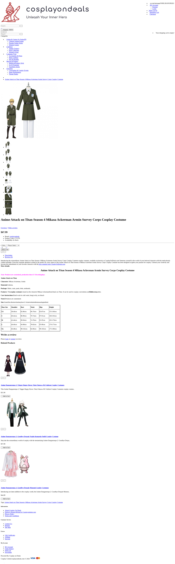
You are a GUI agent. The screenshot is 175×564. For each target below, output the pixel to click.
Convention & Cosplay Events (18, 70)
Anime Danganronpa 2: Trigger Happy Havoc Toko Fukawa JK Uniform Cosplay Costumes (32, 385)
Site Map (8, 527)
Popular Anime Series (16, 43)
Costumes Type (11, 54)
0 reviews (4, 228)
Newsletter (8, 552)
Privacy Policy (9, 514)
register (13, 339)
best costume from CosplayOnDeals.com (51, 264)
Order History (9, 549)
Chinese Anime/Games (16, 41)
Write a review (13, 228)
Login (154, 9)
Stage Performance (15, 72)
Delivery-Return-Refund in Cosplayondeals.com (20, 512)
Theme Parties (13, 74)
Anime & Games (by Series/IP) (16, 39)
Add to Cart (5, 249)
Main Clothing (13, 58)
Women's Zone (14, 52)
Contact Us (8, 524)
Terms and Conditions (12, 516)
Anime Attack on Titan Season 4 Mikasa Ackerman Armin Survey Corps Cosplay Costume (34, 79)
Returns (7, 525)
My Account (9, 547)
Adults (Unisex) (14, 48)
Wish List (8, 550)
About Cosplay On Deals (13, 510)
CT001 (3, 245)
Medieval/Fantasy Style (16, 63)
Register (155, 7)
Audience (9, 47)
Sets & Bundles (14, 59)
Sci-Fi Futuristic (14, 65)
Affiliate (7, 537)
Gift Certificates (10, 535)
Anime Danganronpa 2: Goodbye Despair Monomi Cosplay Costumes (25, 488)
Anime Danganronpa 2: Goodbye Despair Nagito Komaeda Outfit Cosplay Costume (29, 436)
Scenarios (9, 68)
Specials (7, 539)
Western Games (14, 45)
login (7, 339)
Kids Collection (14, 50)
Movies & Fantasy (12, 61)
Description (8, 255)
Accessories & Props (15, 56)
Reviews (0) (9, 257)
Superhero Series (14, 67)
